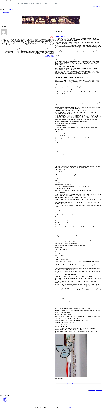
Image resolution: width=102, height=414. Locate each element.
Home (4, 11)
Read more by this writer (49, 55)
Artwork (4, 16)
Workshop (5, 400)
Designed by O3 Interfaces (69, 407)
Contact (4, 18)
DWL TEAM (5, 401)
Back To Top (99, 390)
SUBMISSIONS (6, 12)
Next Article (72, 383)
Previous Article (66, 383)
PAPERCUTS (5, 397)
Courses (4, 399)
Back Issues (5, 13)
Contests (4, 398)
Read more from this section (49, 56)
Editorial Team (5, 15)
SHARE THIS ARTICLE (61, 36)
